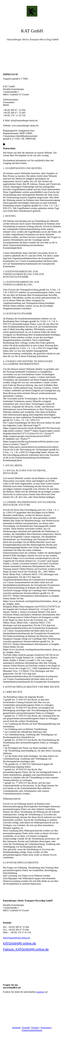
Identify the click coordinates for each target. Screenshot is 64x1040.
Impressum (46, 1027)
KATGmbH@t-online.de (19, 943)
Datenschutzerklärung (32, 1030)
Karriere (35, 1027)
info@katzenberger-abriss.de (16, 937)
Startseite (16, 1027)
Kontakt (26, 1027)
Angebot (40, 992)
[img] (31, 11)
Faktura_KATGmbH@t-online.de (26, 949)
